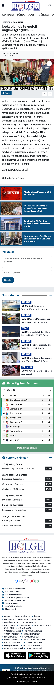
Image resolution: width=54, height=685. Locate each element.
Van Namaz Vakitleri (13, 595)
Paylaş (7, 93)
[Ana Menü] (3, 6)
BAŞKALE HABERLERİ (30, 637)
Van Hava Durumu (12, 592)
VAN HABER (8, 15)
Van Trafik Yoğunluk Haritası (17, 597)
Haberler (6, 22)
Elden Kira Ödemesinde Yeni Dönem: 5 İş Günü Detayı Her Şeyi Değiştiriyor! (36, 360)
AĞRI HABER (37, 619)
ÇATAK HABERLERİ (34, 643)
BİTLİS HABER (9, 625)
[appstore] (15, 656)
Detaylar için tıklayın (27, 448)
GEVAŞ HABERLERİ (11, 646)
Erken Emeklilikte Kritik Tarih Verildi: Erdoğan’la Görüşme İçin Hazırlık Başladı (35, 347)
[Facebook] (17, 581)
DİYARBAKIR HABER (42, 625)
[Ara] (49, 6)
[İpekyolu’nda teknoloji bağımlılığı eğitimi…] (27, 74)
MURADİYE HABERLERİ (13, 649)
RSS (7, 671)
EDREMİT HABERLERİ (32, 634)
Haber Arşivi (10, 609)
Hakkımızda (9, 619)
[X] (22, 581)
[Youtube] (32, 581)
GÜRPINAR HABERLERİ (32, 646)
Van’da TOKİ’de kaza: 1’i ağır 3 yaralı (36, 372)
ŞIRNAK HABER (24, 628)
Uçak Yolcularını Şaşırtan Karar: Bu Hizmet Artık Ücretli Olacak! (36, 308)
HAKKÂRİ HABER (11, 622)
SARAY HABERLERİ (34, 649)
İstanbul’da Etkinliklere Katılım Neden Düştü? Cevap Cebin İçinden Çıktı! (35, 334)
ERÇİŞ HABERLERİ (11, 637)
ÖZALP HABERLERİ (12, 640)
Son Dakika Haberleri (14, 606)
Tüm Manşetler (11, 603)
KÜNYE (7, 617)
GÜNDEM (43, 15)
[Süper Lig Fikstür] (50, 458)
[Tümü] (50, 295)
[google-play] (38, 656)
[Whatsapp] (36, 581)
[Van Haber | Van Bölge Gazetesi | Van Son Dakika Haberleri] (25, 6)
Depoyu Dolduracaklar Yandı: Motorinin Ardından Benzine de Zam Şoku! (35, 321)
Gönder (8, 280)
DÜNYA (20, 15)
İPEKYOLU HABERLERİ (33, 631)
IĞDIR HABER (25, 625)
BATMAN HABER (29, 622)
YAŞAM (25, 328)
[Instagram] (27, 581)
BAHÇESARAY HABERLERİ (34, 640)
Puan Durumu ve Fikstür (15, 600)
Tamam (34, 682)
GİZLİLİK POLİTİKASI (22, 617)
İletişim (37, 617)
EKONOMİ (26, 302)
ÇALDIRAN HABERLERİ (13, 643)
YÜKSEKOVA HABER (12, 631)
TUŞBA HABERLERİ (12, 634)
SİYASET (32, 15)
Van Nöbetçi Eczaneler (15, 589)
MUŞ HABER (9, 628)
